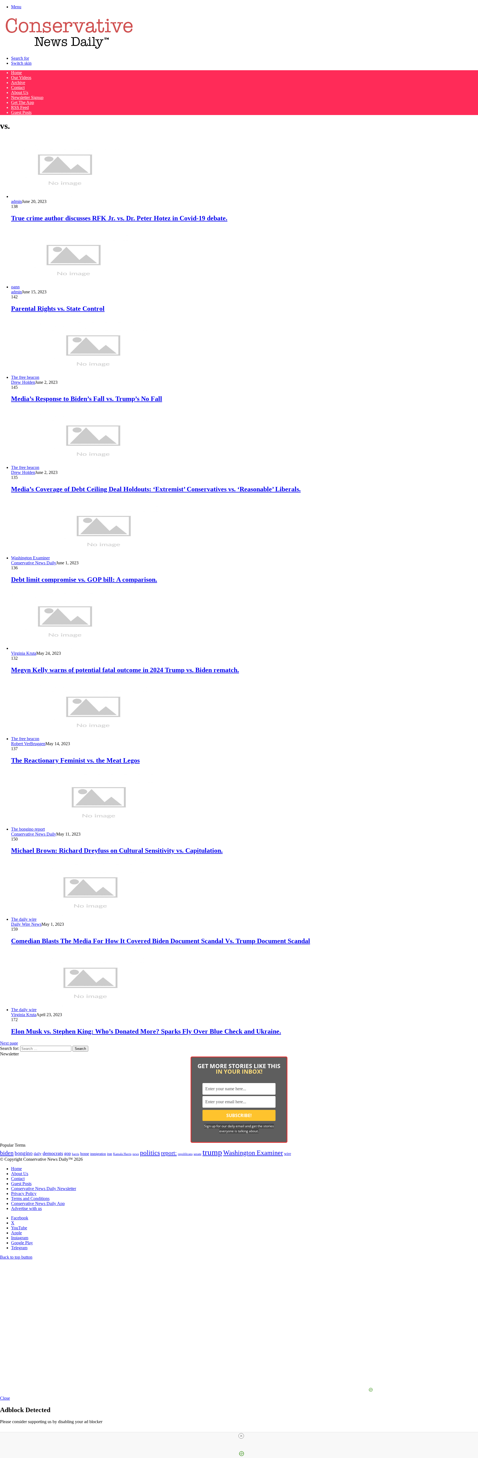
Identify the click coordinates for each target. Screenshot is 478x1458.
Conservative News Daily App (38, 1203)
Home (16, 72)
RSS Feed (20, 107)
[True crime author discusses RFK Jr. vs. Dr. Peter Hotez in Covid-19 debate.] (65, 196)
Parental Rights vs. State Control (58, 308)
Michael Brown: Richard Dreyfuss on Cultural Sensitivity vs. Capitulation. (117, 850)
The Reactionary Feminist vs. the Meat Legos (75, 760)
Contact (18, 87)
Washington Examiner (253, 1152)
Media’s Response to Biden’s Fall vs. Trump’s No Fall (86, 398)
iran (109, 1154)
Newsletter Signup (27, 97)
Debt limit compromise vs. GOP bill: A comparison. (84, 579)
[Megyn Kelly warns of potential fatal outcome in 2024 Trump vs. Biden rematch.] (65, 648)
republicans (185, 1154)
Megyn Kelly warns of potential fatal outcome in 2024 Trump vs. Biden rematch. (125, 670)
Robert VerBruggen (28, 743)
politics (150, 1152)
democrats (53, 1153)
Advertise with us (26, 1208)
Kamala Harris (122, 1154)
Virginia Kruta (23, 653)
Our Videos (21, 77)
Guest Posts (21, 112)
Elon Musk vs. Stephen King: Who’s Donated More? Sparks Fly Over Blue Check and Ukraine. (146, 1031)
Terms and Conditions (30, 1198)
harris (75, 1154)
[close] (241, 1436)
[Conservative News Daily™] (69, 48)
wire (287, 1154)
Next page (9, 1043)
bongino (24, 1153)
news (136, 1154)
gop (67, 1153)
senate (197, 1154)
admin (16, 201)
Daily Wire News (26, 924)
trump (212, 1152)
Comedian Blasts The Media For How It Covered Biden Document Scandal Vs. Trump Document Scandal (160, 941)
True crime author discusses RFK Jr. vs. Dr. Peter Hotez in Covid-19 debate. (119, 218)
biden (7, 1152)
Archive (18, 82)
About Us (19, 92)
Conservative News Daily (33, 562)
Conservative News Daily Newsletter (43, 1188)
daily (37, 1153)
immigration (98, 1154)
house (84, 1154)
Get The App (22, 102)
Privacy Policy (24, 1193)
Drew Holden (23, 382)
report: (169, 1153)
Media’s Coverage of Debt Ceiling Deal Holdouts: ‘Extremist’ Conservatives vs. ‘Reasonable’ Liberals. (156, 489)
